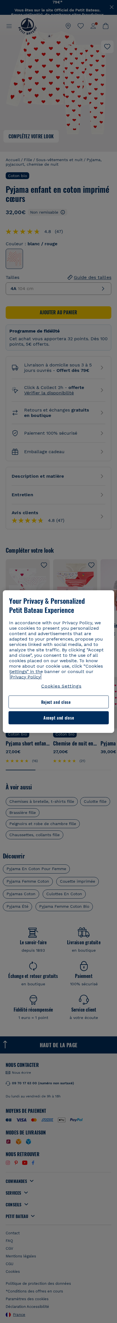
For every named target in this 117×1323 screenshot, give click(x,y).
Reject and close (56, 702)
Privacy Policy (26, 676)
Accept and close (58, 718)
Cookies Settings (61, 685)
